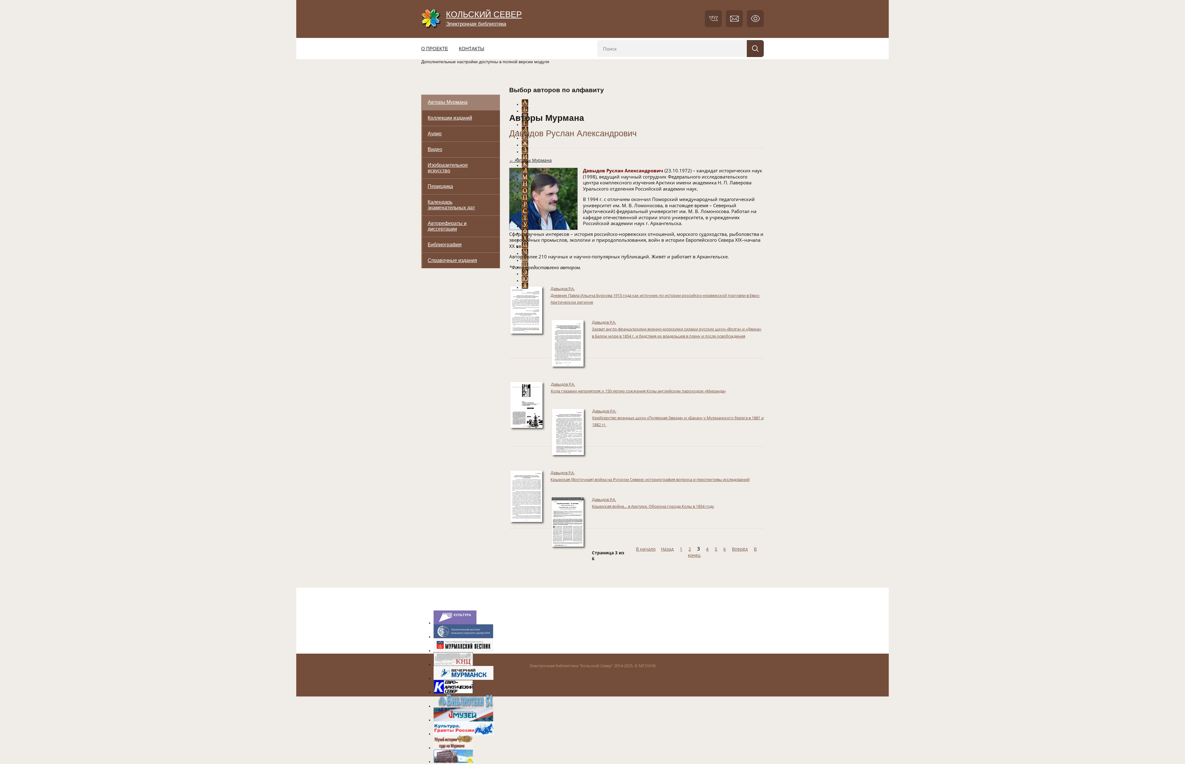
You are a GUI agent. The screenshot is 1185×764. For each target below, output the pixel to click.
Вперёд (740, 549)
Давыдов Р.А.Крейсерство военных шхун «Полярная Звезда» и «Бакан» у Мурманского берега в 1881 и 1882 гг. (678, 417)
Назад (667, 549)
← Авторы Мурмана (530, 160)
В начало (645, 549)
